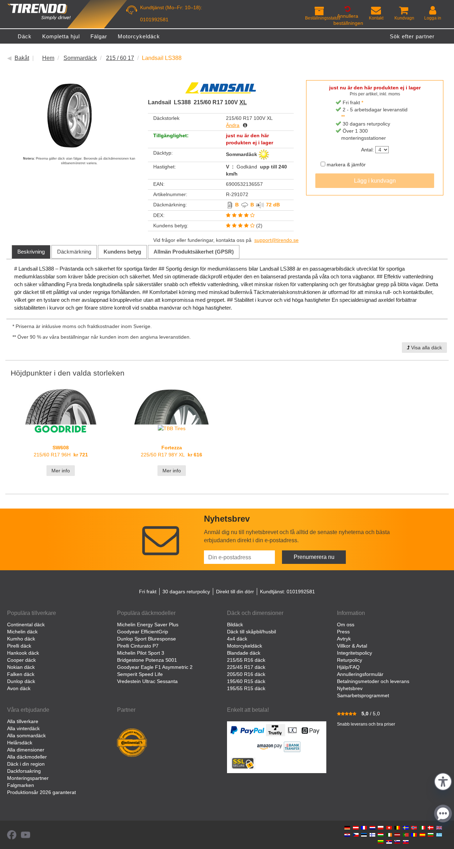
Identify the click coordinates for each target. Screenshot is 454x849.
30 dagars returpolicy (186, 591)
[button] (443, 780)
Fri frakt (147, 591)
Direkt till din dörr (235, 591)
